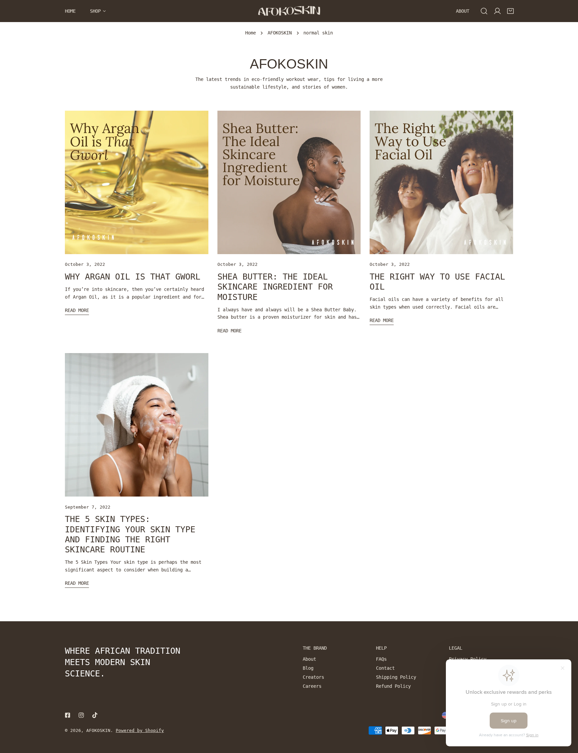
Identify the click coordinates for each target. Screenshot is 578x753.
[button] (510, 11)
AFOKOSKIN (280, 32)
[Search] (484, 11)
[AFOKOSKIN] (289, 11)
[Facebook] (67, 715)
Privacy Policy (467, 659)
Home (250, 32)
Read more (77, 310)
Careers (312, 686)
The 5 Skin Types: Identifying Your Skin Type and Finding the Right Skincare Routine (130, 534)
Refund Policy (393, 686)
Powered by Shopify (140, 730)
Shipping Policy (396, 677)
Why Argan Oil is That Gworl (132, 277)
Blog (308, 668)
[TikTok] (95, 715)
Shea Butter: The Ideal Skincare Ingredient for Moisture (275, 287)
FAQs (381, 659)
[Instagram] (81, 715)
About (309, 659)
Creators (313, 677)
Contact (385, 668)
